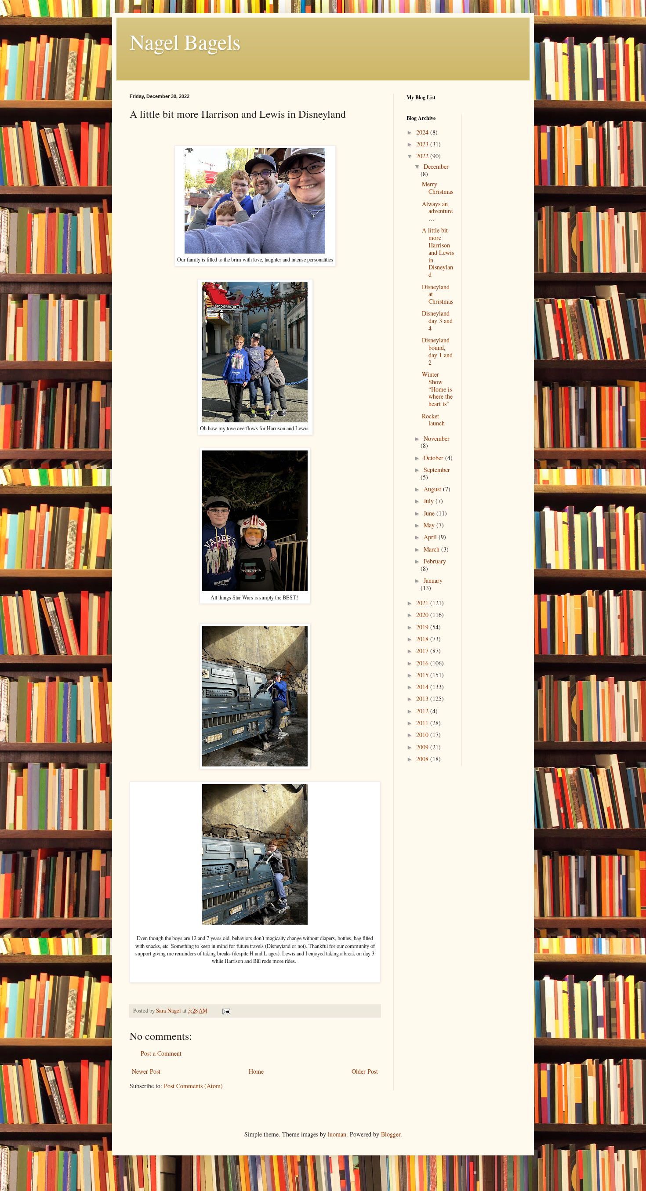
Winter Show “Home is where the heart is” (437, 389)
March (432, 549)
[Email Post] (226, 1010)
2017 (423, 650)
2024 (423, 132)
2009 (423, 747)
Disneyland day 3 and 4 (437, 320)
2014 (423, 687)
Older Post (365, 1071)
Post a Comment (161, 1053)
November (437, 438)
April (431, 537)
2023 (423, 144)
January (433, 580)
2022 (423, 156)
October (434, 458)
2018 (423, 639)
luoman (337, 1134)
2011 (423, 723)
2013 (423, 698)
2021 (423, 603)
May (430, 525)
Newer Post (146, 1071)
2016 (423, 663)
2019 (423, 627)
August (433, 489)
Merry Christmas (437, 188)
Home (256, 1071)
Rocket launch (433, 420)
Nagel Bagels (185, 41)
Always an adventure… (437, 211)
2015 (423, 675)
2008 (423, 759)
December (436, 166)
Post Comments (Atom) (193, 1086)
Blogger (390, 1134)
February (435, 561)
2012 (423, 711)
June (430, 513)
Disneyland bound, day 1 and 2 (437, 351)
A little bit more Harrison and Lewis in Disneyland (438, 252)
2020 (423, 614)
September (437, 469)
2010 (423, 734)
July (430, 501)
